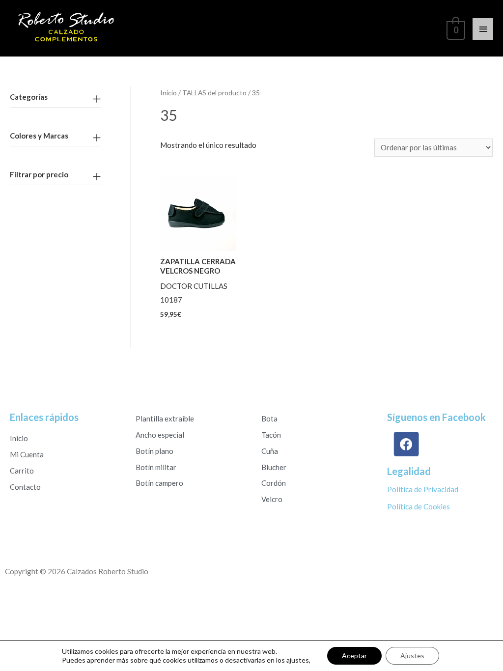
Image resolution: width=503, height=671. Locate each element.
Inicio (168, 92)
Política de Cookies (418, 506)
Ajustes (412, 655)
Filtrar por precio (39, 174)
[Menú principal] (483, 29)
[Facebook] (406, 444)
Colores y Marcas (39, 135)
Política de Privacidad (422, 489)
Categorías (29, 96)
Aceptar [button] (354, 655)
